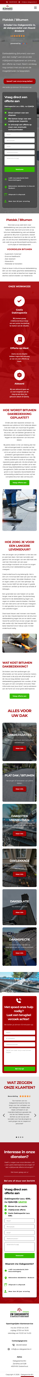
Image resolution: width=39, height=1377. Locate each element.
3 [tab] (20, 1137)
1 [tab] (16, 1137)
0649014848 (13, 2)
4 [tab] (22, 1137)
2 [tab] (18, 1137)
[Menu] (35, 7)
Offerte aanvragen (23, 7)
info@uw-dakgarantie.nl (29, 2)
